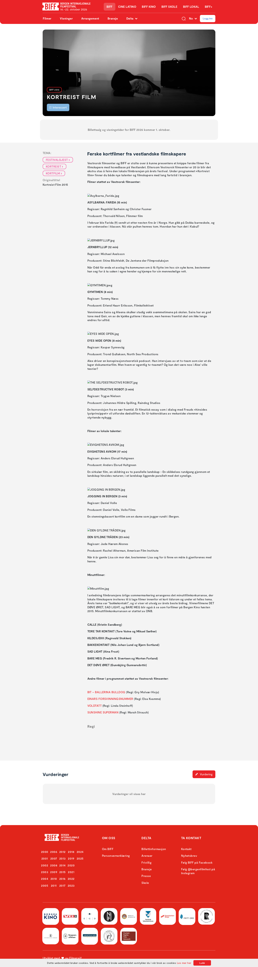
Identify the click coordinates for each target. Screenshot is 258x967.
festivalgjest (57, 159)
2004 (44, 878)
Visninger (66, 18)
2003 (44, 872)
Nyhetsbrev (189, 855)
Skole (145, 882)
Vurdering (206, 774)
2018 (71, 851)
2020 (71, 865)
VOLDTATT (94, 705)
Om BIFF (107, 849)
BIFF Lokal (191, 6)
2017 (62, 885)
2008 (53, 865)
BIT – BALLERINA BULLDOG (106, 692)
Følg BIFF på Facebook (196, 862)
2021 (71, 872)
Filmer (47, 18)
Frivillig (146, 862)
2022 (71, 878)
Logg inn (208, 18)
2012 (62, 851)
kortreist (53, 166)
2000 (44, 851)
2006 (53, 851)
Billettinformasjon (153, 849)
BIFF (110, 6)
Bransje (113, 18)
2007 (53, 858)
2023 (71, 885)
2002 (44, 865)
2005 (44, 885)
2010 (54, 878)
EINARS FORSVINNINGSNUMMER (110, 698)
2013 (62, 858)
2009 (53, 872)
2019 (71, 858)
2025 (80, 858)
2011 (54, 885)
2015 (62, 872)
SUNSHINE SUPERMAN (103, 712)
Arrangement (90, 18)
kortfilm (53, 173)
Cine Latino (127, 6)
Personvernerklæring (116, 855)
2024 (80, 851)
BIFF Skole (169, 6)
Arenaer (146, 855)
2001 (44, 858)
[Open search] (183, 18)
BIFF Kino (149, 6)
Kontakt (186, 849)
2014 (62, 865)
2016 (62, 878)
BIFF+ (208, 6)
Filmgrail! (75, 958)
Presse (146, 875)
